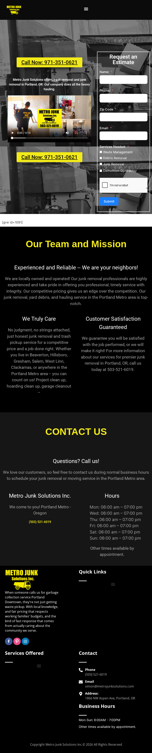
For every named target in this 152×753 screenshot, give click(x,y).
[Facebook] (8, 641)
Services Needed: (113, 147)
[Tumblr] (25, 641)
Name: (104, 72)
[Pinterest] (17, 641)
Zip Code (106, 109)
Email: (104, 128)
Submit (109, 201)
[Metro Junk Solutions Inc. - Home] (14, 10)
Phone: (105, 90)
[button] (86, 9)
